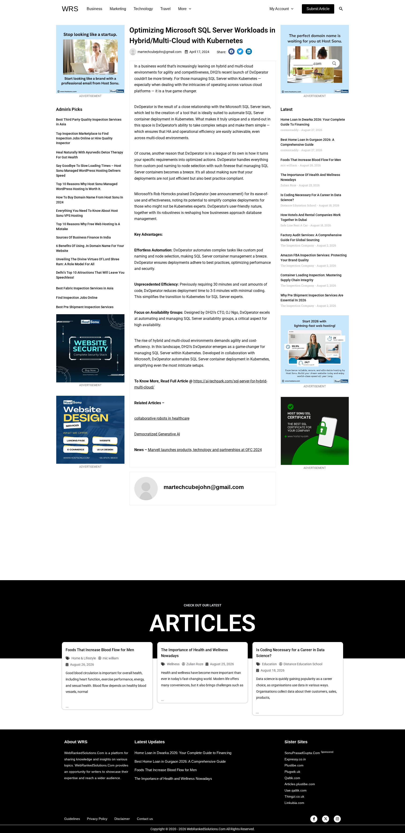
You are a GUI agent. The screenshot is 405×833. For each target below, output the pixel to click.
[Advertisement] (202, 542)
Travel (165, 9)
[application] (189, 8)
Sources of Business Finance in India (83, 237)
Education (269, 664)
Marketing (118, 9)
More (182, 9)
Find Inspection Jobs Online (77, 297)
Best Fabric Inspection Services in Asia (84, 288)
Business (94, 9)
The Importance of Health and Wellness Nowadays (173, 779)
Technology (143, 9)
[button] (318, 9)
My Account (279, 9)
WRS (70, 9)
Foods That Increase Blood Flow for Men (311, 160)
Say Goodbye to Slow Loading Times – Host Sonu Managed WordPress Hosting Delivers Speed (88, 170)
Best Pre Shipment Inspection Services (84, 307)
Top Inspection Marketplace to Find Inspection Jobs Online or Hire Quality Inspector (84, 138)
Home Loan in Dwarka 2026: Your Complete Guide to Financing (183, 753)
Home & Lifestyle (83, 658)
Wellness (173, 664)
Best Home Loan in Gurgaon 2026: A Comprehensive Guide (180, 761)
